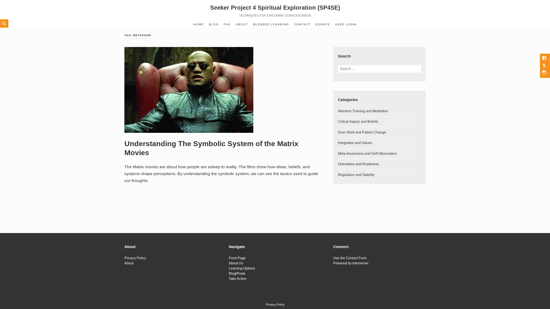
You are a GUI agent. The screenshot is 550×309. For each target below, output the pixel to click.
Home (198, 24)
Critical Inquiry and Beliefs (358, 121)
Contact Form (356, 258)
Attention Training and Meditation (363, 111)
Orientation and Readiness (358, 164)
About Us (236, 263)
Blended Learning (271, 24)
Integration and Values (355, 143)
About (242, 24)
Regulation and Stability (356, 175)
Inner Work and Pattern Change (362, 132)
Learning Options (242, 268)
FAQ (227, 24)
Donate (323, 24)
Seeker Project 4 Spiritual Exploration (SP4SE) (275, 8)
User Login (346, 24)
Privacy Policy (135, 258)
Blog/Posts (237, 273)
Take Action (237, 278)
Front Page (237, 258)
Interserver (360, 263)
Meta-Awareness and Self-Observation (367, 153)
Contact (302, 24)
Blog (213, 24)
